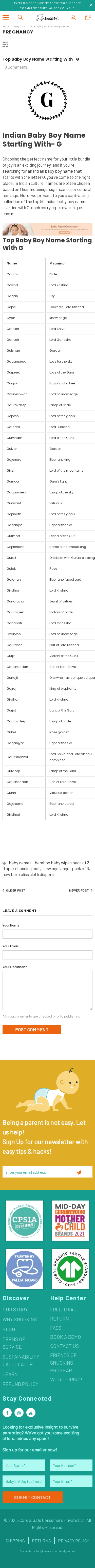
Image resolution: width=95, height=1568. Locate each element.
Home (6, 26)
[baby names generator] (47, 228)
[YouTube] (30, 1412)
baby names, (22, 862)
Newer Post (79, 890)
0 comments (16, 66)
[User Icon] (73, 17)
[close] (90, 5)
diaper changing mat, (23, 868)
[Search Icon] (20, 17)
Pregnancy (19, 26)
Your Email (10, 946)
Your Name (11, 925)
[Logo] (47, 17)
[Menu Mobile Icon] (6, 17)
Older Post (15, 890)
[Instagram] (19, 1412)
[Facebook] (7, 1412)
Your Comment (15, 967)
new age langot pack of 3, (67, 868)
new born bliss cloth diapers (28, 874)
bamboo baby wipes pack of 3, (63, 862)
